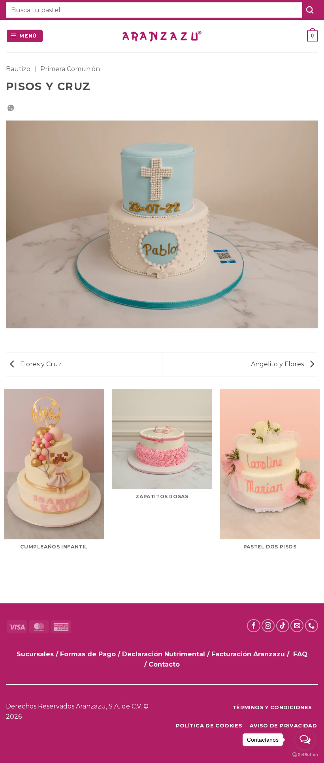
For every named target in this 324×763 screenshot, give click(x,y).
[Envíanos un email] (296, 625)
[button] (25, 36)
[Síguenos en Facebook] (253, 625)
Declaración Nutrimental (163, 654)
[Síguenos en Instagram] (268, 625)
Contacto (164, 664)
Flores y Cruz (40, 364)
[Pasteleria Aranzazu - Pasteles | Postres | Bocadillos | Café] (162, 36)
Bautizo (18, 69)
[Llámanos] (311, 625)
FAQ (300, 654)
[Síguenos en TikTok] (282, 625)
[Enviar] (310, 9)
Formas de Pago (88, 654)
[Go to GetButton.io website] (305, 754)
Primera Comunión (70, 69)
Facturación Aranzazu (248, 654)
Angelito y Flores (278, 364)
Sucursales (36, 654)
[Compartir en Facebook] (11, 108)
